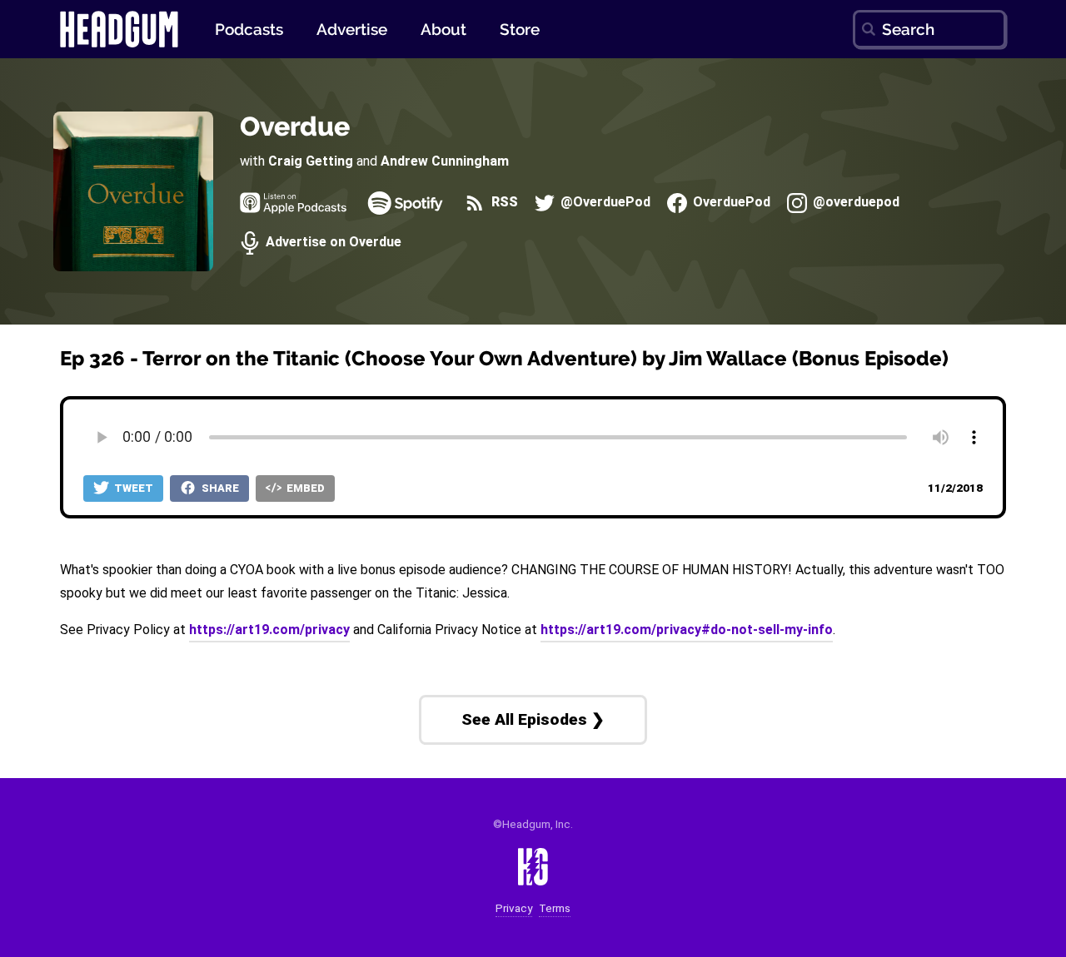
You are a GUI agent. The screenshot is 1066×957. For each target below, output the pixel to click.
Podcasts (249, 29)
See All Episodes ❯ (533, 719)
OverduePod (730, 203)
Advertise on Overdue (331, 242)
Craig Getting (310, 161)
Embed (304, 488)
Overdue (295, 126)
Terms (554, 908)
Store (520, 29)
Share (219, 488)
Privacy (514, 908)
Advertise (351, 29)
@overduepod (854, 203)
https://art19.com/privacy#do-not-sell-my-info (686, 629)
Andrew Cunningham (445, 161)
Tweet (132, 488)
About (443, 29)
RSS (502, 203)
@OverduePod (603, 203)
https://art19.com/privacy (269, 629)
